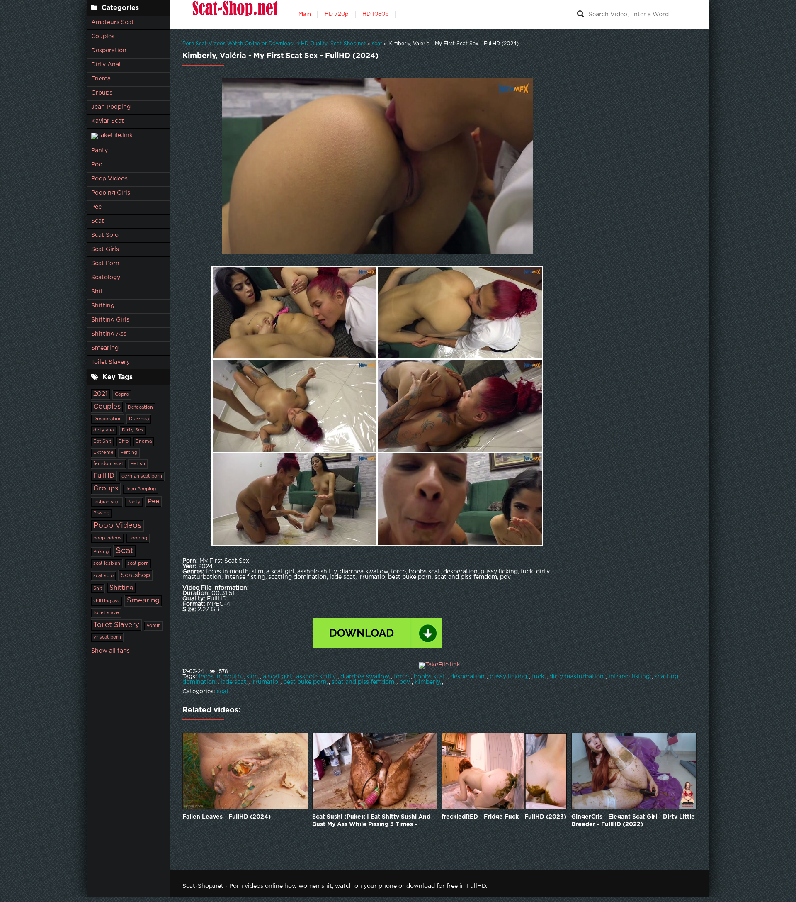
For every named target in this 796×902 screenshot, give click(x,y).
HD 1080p (375, 14)
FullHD (103, 475)
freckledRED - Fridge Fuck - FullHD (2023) (504, 816)
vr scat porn (107, 637)
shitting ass (106, 601)
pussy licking (508, 676)
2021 (100, 394)
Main (304, 14)
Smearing (105, 348)
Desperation (108, 50)
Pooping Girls (110, 192)
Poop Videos (109, 178)
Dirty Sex (132, 430)
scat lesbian (106, 563)
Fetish (138, 464)
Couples (102, 36)
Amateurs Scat (112, 22)
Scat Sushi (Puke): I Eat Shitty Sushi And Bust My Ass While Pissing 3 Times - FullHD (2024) (371, 821)
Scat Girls (105, 249)
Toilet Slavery (110, 362)
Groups (101, 92)
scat (223, 691)
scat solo (103, 576)
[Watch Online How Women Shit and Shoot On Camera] (234, 14)
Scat (97, 221)
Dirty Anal (106, 64)
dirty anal (104, 430)
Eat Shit (102, 441)
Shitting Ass (108, 334)
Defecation (140, 407)
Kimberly (427, 682)
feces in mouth (220, 676)
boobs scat (429, 676)
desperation (467, 676)
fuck (538, 676)
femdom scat (108, 464)
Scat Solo (105, 235)
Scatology (105, 277)
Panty (99, 150)
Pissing (101, 513)
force (401, 676)
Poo (96, 164)
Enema (101, 78)
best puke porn (305, 682)
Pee (96, 207)
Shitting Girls (110, 319)
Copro (122, 394)
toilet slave (106, 613)
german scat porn (141, 476)
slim (252, 676)
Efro (124, 441)
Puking (101, 552)
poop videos (107, 538)
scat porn (138, 563)
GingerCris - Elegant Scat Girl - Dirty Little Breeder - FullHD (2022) (633, 820)
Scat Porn (105, 263)
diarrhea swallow (364, 676)
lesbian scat (106, 502)
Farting (129, 453)
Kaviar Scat (107, 121)
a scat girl (277, 676)
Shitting (102, 305)
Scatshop (135, 575)
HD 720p (337, 14)
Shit (97, 291)
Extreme (103, 453)
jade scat (233, 682)
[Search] (580, 14)
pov (404, 682)
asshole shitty (315, 676)
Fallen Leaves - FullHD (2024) (226, 816)
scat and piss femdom (363, 682)
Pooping (138, 538)
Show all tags (110, 650)
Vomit (153, 626)
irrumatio (264, 682)
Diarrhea (139, 419)
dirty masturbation (576, 676)
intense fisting (629, 676)
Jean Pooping (111, 107)
